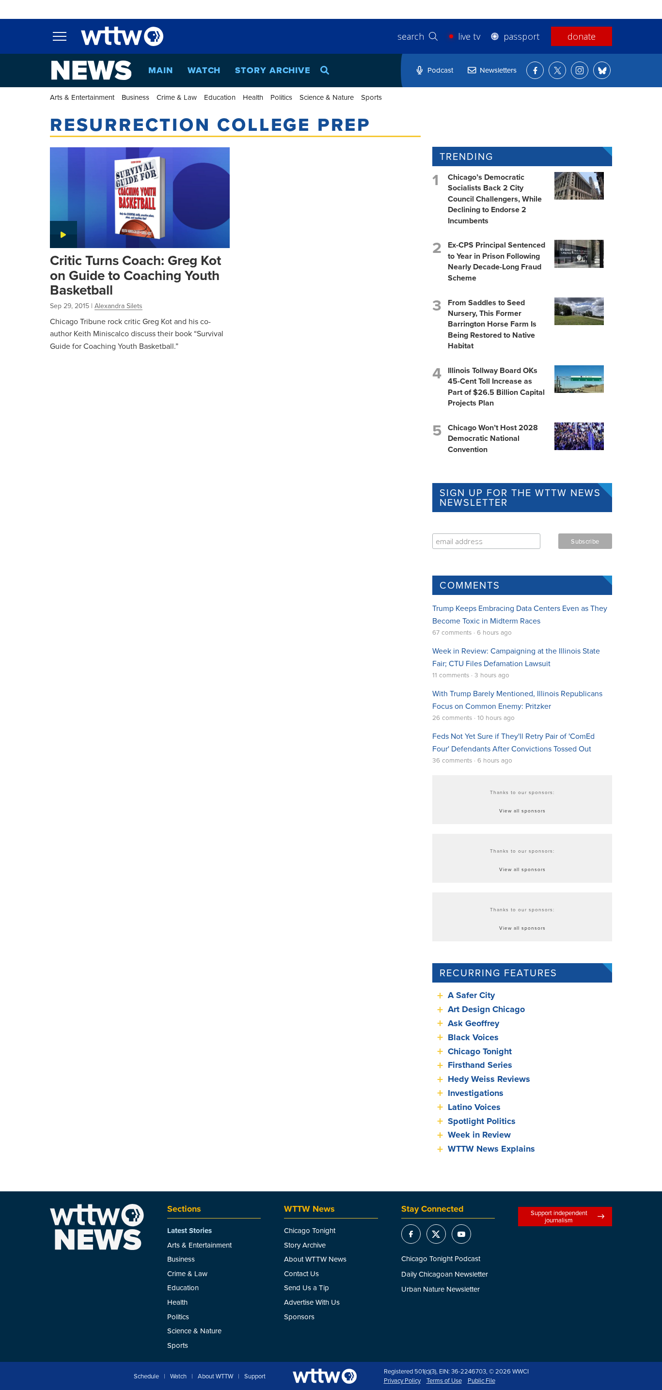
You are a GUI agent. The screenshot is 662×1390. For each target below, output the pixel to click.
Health (253, 97)
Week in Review (479, 1134)
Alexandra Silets (118, 306)
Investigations (476, 1093)
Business (135, 97)
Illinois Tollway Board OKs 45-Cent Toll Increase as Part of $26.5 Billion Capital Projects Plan (496, 386)
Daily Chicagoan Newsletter (444, 1274)
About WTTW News (315, 1259)
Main (160, 70)
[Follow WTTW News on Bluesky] (602, 70)
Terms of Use (444, 1381)
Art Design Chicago (486, 1009)
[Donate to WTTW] (325, 1376)
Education (220, 97)
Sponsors (299, 1317)
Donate (581, 36)
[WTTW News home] (91, 70)
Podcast (440, 70)
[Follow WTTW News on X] (557, 70)
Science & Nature (326, 97)
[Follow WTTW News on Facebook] (535, 70)
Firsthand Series (480, 1065)
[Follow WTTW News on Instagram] (579, 70)
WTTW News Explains (492, 1148)
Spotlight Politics (482, 1121)
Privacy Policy (402, 1381)
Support (255, 1376)
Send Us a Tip (306, 1287)
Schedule (146, 1376)
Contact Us (301, 1273)
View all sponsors (522, 810)
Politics (281, 97)
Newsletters (498, 70)
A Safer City (471, 995)
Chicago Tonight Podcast (440, 1258)
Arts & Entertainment (82, 97)
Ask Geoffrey (473, 1023)
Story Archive (273, 70)
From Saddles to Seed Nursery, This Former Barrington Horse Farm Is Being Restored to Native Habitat (492, 324)
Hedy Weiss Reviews (489, 1079)
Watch (204, 70)
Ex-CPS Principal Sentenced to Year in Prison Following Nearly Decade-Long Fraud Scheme (496, 261)
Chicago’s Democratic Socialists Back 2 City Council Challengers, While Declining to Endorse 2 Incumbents (495, 199)
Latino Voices (474, 1107)
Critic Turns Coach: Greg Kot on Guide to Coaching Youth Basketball (135, 274)
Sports (371, 97)
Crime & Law (177, 97)
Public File (481, 1381)
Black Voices (473, 1037)
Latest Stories (189, 1230)
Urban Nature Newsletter (440, 1289)
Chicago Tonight (480, 1051)
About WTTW (215, 1376)
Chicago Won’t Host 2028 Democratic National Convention (493, 438)
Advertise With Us (312, 1302)
